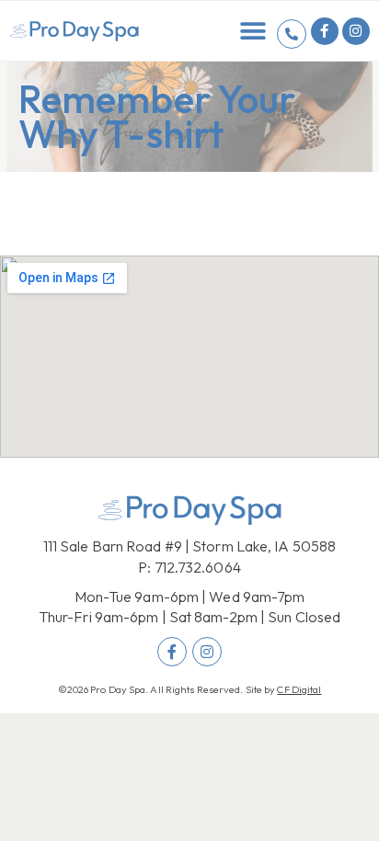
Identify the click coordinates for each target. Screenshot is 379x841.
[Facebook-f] (325, 31)
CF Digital (299, 689)
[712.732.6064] (291, 34)
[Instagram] (356, 31)
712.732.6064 (198, 567)
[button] (253, 30)
